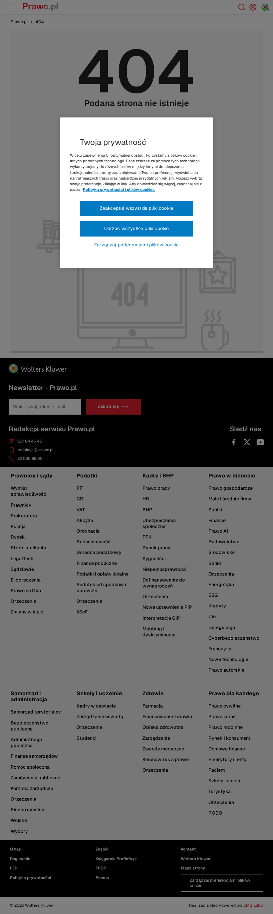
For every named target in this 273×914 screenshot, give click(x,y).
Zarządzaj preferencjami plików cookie (136, 245)
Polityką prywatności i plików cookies (119, 189)
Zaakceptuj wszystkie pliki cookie (136, 208)
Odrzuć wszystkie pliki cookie (136, 229)
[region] (136, 193)
